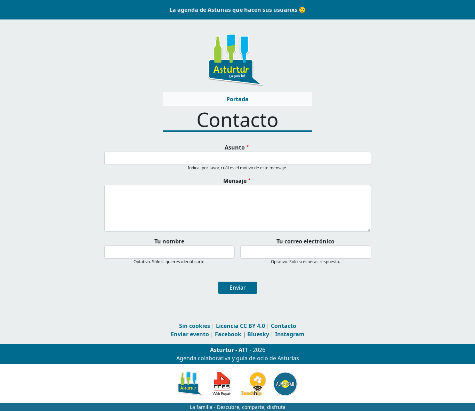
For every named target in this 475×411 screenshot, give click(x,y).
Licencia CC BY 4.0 (240, 326)
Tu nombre (169, 241)
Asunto (235, 147)
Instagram (290, 334)
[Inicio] (234, 56)
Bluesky (258, 334)
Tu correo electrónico (305, 241)
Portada (237, 99)
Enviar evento (190, 334)
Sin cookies (194, 326)
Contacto (283, 326)
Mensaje (235, 181)
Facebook (228, 334)
